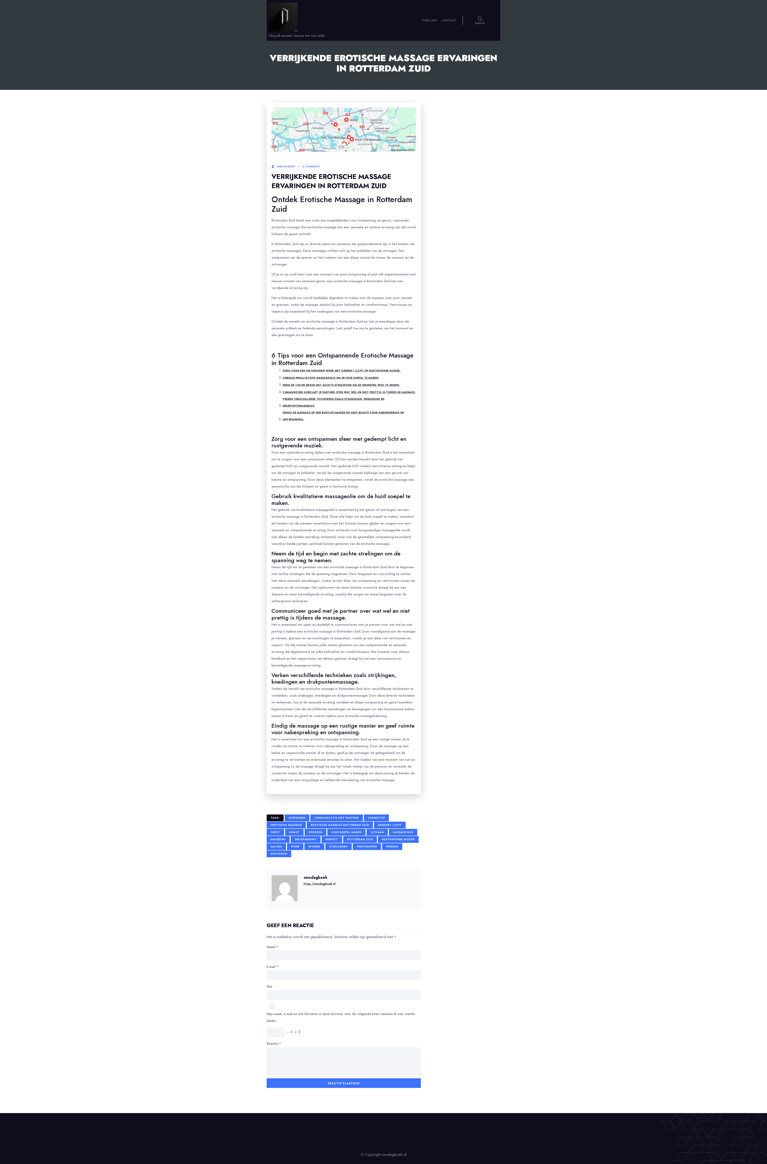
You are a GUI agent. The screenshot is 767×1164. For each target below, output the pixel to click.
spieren (314, 846)
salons (276, 846)
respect (332, 839)
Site (269, 986)
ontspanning (306, 839)
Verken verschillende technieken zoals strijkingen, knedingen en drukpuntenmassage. (333, 402)
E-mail (272, 966)
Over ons (429, 20)
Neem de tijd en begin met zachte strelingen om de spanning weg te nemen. (341, 385)
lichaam (377, 832)
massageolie (403, 832)
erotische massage (286, 825)
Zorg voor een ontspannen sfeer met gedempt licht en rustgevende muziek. (342, 370)
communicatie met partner (336, 818)
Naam (272, 947)
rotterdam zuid (360, 839)
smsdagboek (285, 166)
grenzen (315, 832)
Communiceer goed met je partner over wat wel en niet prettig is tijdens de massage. (349, 392)
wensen (392, 846)
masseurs (278, 839)
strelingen (338, 846)
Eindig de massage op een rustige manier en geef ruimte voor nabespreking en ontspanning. (343, 416)
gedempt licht (390, 825)
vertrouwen (367, 846)
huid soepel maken (346, 832)
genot (294, 832)
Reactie (274, 1043)
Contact (449, 20)
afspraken (297, 818)
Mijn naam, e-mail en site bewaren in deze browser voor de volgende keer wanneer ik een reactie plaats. (341, 1017)
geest (275, 832)
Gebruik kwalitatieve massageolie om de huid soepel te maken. (331, 378)
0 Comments (311, 166)
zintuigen (279, 854)
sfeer (295, 846)
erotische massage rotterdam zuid (340, 825)
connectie (376, 818)
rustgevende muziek (398, 839)
